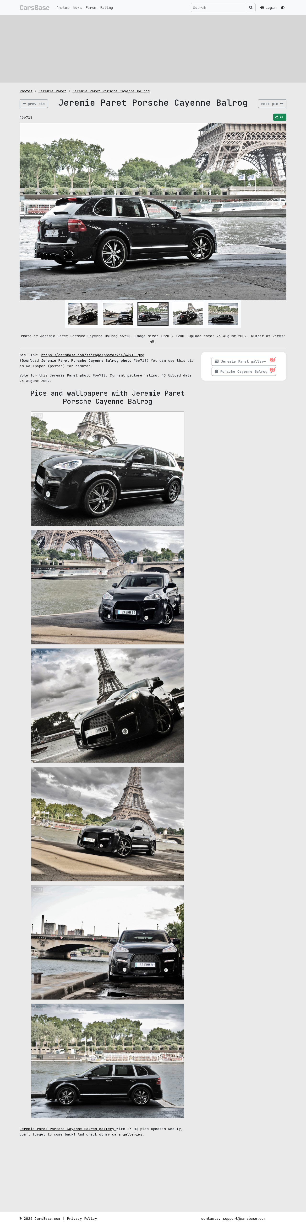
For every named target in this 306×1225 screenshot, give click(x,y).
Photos (62, 7)
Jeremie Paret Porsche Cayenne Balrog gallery (68, 1128)
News (77, 7)
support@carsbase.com (244, 1218)
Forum (91, 7)
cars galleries (127, 1134)
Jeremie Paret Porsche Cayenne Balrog (111, 91)
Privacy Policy (82, 1218)
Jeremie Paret (52, 91)
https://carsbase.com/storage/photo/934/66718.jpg (92, 355)
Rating (106, 7)
